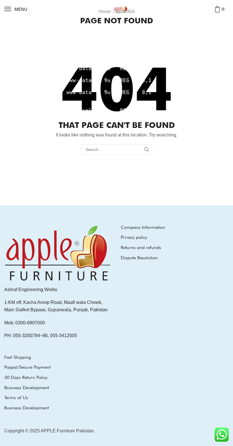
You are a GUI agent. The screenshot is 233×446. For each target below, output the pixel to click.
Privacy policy (134, 237)
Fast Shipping (17, 357)
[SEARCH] (147, 149)
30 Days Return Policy (25, 377)
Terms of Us (16, 397)
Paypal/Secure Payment (27, 367)
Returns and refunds (141, 247)
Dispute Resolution (139, 257)
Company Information (143, 227)
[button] (15, 9)
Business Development (26, 387)
